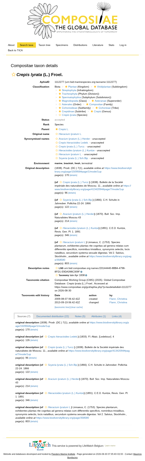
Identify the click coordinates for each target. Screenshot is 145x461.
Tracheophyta (69, 93)
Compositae (96, 104)
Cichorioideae (69, 107)
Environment (41, 163)
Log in (123, 45)
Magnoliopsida (70, 100)
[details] (73, 175)
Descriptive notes (38, 268)
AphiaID (44, 81)
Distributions (80, 45)
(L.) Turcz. (72, 146)
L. (64, 129)
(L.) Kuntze (77, 150)
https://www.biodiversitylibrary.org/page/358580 (62, 417)
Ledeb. (74, 142)
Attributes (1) (98, 316)
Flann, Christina (118, 298)
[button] (13, 74)
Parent (45, 129)
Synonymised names (36, 138)
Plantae (72, 86)
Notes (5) (80, 316)
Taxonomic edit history (35, 295)
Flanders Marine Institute (63, 454)
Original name (41, 134)
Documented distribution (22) (52, 316)
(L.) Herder (74, 138)
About (11, 45)
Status (45, 119)
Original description (37, 168)
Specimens (62, 45)
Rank (46, 124)
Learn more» (110, 445)
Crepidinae (68, 111)
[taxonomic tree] (62, 307)
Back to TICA (15, 50)
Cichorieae (105, 107)
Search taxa (26, 45)
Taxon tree (44, 45)
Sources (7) (23, 316)
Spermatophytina (71, 97)
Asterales (67, 104)
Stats (111, 45)
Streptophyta (69, 90)
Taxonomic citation (37, 280)
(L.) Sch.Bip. (74, 158)
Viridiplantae (104, 86)
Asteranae (100, 100)
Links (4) (117, 316)
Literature (97, 45)
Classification (41, 86)
